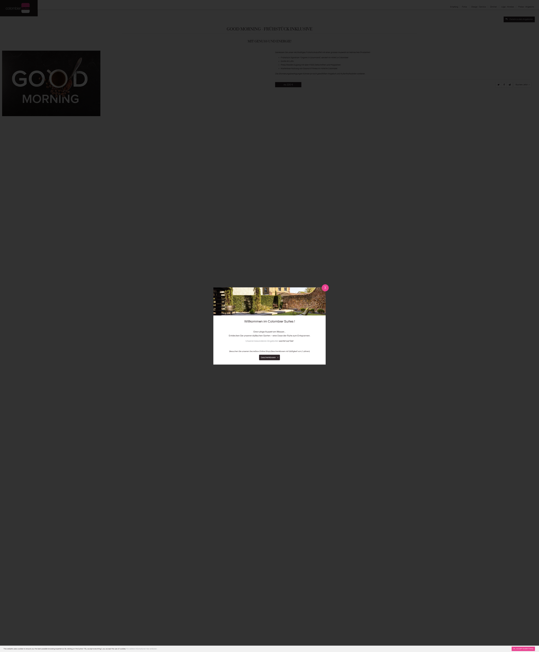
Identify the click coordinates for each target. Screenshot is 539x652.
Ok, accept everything (523, 649)
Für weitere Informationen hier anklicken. (141, 649)
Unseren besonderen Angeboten (262, 341)
